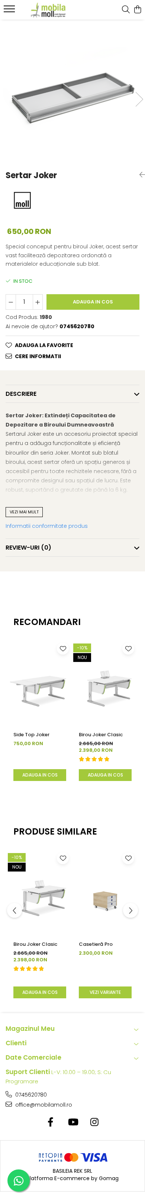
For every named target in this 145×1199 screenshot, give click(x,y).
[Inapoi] (139, 175)
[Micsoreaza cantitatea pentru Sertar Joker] (11, 302)
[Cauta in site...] (126, 10)
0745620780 (30, 1094)
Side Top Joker (31, 734)
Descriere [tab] (21, 394)
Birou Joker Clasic (101, 734)
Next (139, 99)
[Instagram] (94, 1122)
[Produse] (10, 11)
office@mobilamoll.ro (43, 1104)
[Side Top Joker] (40, 683)
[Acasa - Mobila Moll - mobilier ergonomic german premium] (48, 10)
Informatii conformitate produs (47, 526)
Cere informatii (38, 356)
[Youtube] (72, 1122)
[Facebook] (50, 1122)
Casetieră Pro (96, 944)
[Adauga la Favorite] (63, 649)
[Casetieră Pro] (105, 892)
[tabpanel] (72, 92)
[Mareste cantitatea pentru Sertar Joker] (38, 302)
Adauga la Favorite (44, 345)
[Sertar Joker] (72, 92)
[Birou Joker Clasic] (105, 683)
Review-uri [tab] (28, 547)
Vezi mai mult (24, 512)
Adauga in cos (93, 301)
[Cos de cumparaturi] (137, 10)
